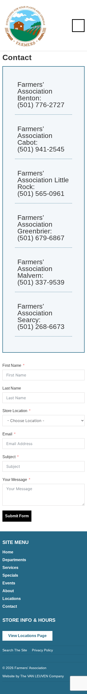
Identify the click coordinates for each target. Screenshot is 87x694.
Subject (8, 457)
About (8, 591)
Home (7, 552)
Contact (9, 606)
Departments (14, 560)
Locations (11, 599)
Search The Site (14, 650)
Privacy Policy (42, 650)
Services (10, 568)
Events (8, 583)
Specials (10, 575)
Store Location (14, 411)
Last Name (11, 388)
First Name (11, 365)
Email (7, 434)
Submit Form (17, 516)
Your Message (14, 480)
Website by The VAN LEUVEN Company (33, 676)
